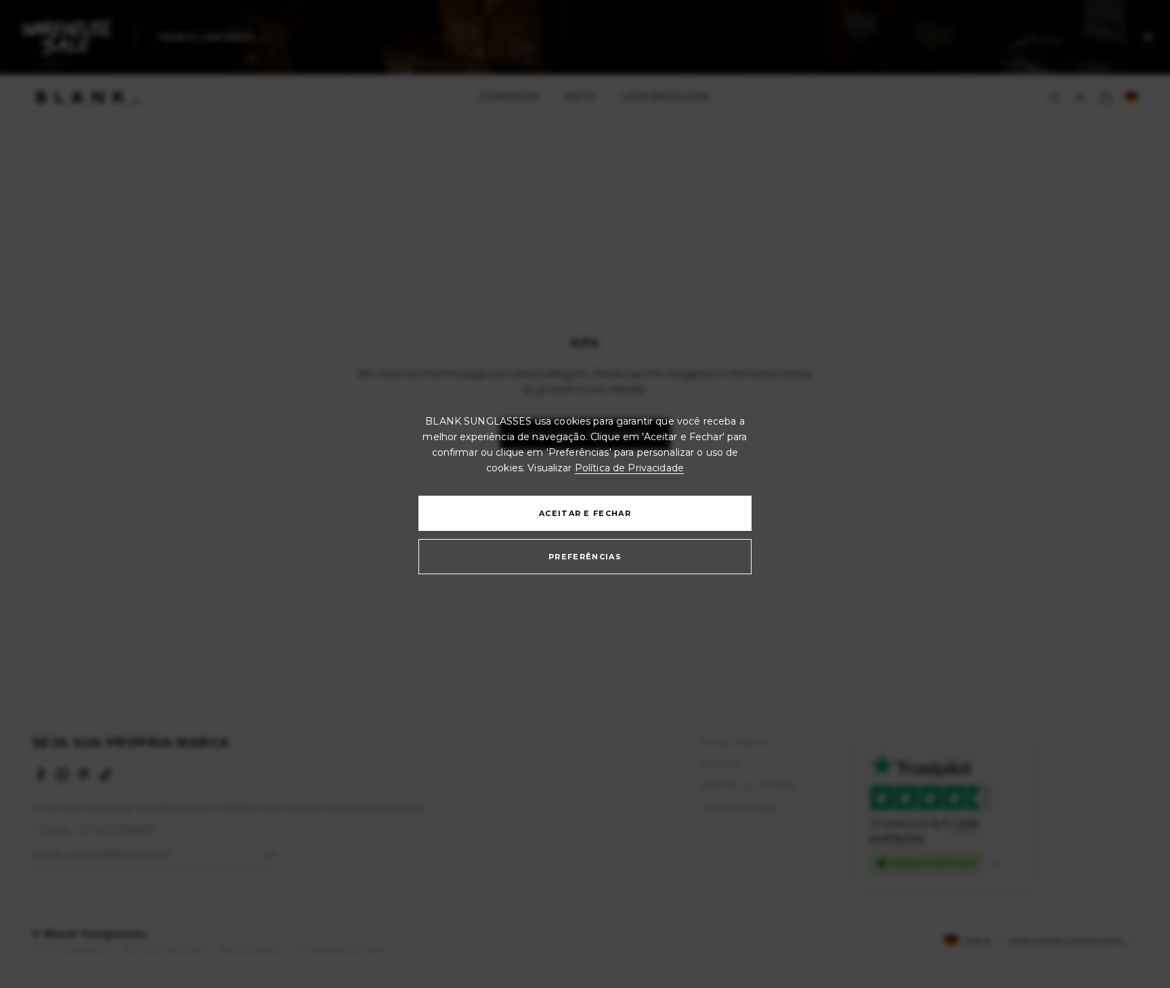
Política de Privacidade (629, 468)
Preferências (585, 556)
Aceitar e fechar (585, 513)
